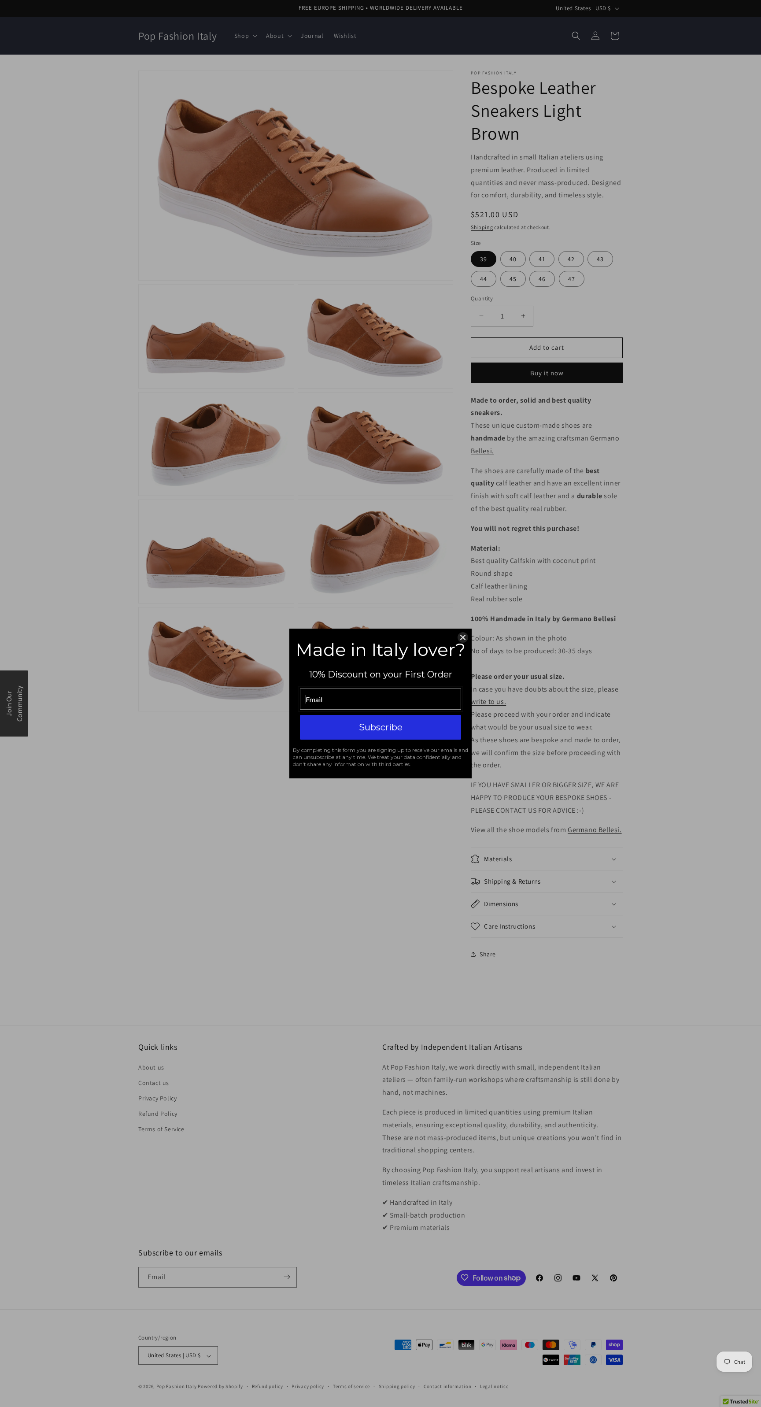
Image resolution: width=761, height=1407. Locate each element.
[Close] (463, 637)
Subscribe (381, 727)
